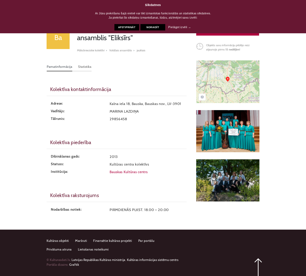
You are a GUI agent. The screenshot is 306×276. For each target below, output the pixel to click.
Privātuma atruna (59, 249)
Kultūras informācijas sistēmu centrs (152, 260)
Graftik (74, 265)
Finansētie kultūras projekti (112, 241)
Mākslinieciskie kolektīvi (90, 50)
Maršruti (81, 241)
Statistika (84, 67)
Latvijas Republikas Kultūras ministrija (98, 260)
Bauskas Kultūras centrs (129, 172)
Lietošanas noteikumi (93, 249)
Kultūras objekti (58, 241)
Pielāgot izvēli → (179, 27)
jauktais (141, 50)
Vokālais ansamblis (120, 50)
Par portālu (146, 241)
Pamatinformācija (59, 67)
